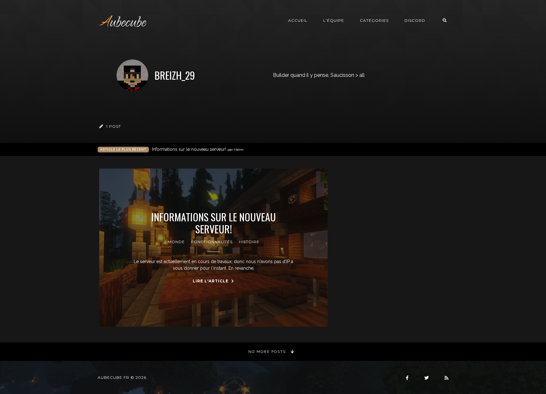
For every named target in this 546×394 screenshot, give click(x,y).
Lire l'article (211, 281)
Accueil (297, 20)
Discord (414, 20)
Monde (176, 241)
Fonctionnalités (212, 241)
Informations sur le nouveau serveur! (198, 149)
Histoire (249, 241)
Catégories (374, 20)
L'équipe (333, 20)
